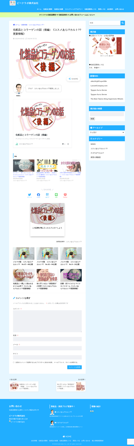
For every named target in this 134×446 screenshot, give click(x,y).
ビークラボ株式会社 (27, 3)
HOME (68, 436)
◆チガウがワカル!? (61, 422)
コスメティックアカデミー (74, 9)
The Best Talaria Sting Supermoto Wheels (107, 99)
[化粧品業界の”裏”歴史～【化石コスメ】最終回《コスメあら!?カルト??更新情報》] (47, 165)
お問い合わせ (119, 9)
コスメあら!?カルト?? (74, 242)
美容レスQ (101, 9)
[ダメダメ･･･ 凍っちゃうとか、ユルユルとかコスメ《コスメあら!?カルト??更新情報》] (23, 165)
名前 (16, 335)
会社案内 (110, 9)
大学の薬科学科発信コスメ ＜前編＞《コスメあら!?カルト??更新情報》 (70, 174)
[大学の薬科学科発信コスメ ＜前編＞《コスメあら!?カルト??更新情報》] (70, 165)
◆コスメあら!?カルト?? (63, 412)
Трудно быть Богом (99, 90)
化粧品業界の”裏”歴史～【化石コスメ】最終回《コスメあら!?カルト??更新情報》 (46, 174)
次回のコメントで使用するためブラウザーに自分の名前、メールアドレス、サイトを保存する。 (47, 362)
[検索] (122, 23)
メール (16, 344)
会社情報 (34, 440)
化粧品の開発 (47, 9)
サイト (15, 354)
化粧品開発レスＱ (90, 9)
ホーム (39, 9)
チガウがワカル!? (97, 153)
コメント (17, 309)
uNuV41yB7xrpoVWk (99, 81)
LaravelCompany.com (99, 86)
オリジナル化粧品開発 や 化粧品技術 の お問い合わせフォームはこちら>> (67, 15)
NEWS (93, 144)
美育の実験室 (96, 157)
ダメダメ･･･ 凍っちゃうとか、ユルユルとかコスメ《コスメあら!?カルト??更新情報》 (23, 174)
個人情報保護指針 (98, 440)
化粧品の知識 (58, 9)
